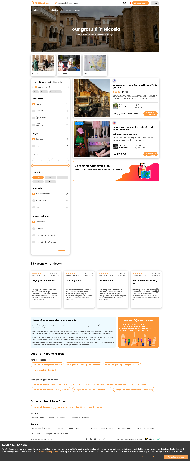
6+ (50, 182)
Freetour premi (37, 433)
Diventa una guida (140, 3)
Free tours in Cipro (51, 10)
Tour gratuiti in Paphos (92, 407)
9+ (50, 177)
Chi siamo (48, 428)
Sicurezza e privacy (107, 428)
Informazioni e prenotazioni (150, 113)
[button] (43, 65)
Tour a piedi (52, 200)
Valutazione (41, 228)
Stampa (93, 428)
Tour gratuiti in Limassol (42, 407)
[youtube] (95, 439)
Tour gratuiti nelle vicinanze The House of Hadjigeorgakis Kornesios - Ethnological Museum (109, 384)
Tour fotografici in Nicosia (43, 370)
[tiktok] (104, 439)
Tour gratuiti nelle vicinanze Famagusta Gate (51, 389)
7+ (38, 182)
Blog (85, 428)
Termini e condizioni (125, 428)
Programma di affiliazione (79, 418)
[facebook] (91, 439)
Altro (52, 207)
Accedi (155, 3)
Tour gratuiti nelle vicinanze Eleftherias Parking (134, 389)
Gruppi (70, 428)
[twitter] (99, 439)
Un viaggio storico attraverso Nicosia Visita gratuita (135, 86)
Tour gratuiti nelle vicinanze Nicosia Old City (50, 384)
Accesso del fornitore (57, 418)
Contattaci (60, 428)
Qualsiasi (38, 177)
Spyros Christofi (124, 147)
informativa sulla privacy (47, 451)
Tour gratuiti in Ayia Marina (68, 407)
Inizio (36, 10)
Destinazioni (36, 428)
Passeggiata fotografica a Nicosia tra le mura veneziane (133, 128)
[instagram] (86, 439)
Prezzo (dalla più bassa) (46, 242)
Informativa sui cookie (145, 428)
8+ (63, 177)
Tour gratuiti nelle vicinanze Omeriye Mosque (92, 389)
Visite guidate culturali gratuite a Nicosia (83, 365)
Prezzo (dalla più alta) (45, 235)
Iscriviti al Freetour (38, 418)
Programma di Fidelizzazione (57, 433)
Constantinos (124, 107)
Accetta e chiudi (176, 457)
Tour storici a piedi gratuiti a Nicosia (47, 365)
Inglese (52, 146)
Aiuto (78, 428)
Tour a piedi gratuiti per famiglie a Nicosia (122, 365)
